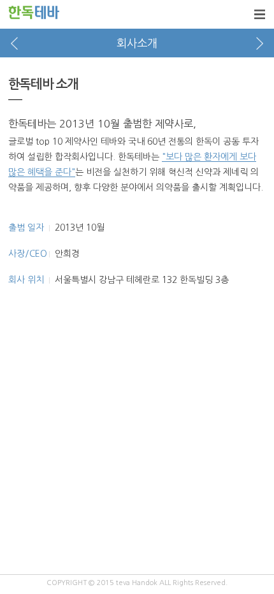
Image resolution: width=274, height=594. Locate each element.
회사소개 (137, 43)
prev (14, 43)
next (259, 43)
